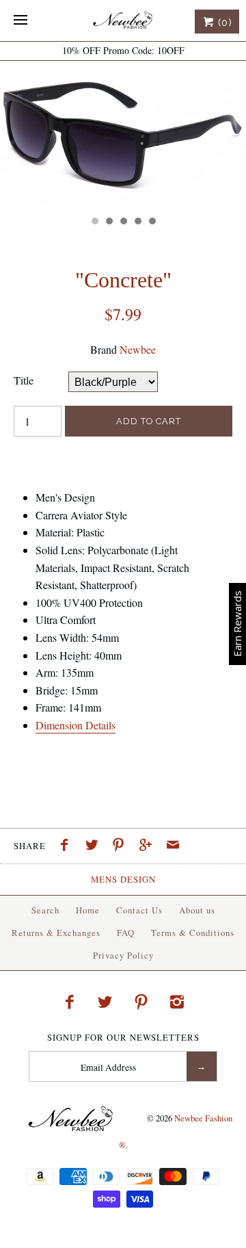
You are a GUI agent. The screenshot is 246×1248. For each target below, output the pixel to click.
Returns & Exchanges (56, 932)
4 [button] (137, 222)
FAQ (126, 932)
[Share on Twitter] (95, 846)
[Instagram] (177, 1001)
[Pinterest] (141, 1001)
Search (45, 910)
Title (23, 380)
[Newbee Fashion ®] (123, 20)
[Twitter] (105, 1001)
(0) (223, 22)
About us (197, 910)
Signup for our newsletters (123, 1037)
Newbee (138, 349)
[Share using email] (173, 846)
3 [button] (123, 222)
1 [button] (94, 222)
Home (88, 910)
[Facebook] (69, 1001)
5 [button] (152, 222)
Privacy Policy (123, 955)
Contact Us (139, 910)
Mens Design (123, 879)
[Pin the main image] (121, 846)
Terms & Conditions (192, 932)
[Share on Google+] (149, 846)
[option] (123, 135)
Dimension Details (75, 725)
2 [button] (108, 222)
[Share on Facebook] (67, 846)
